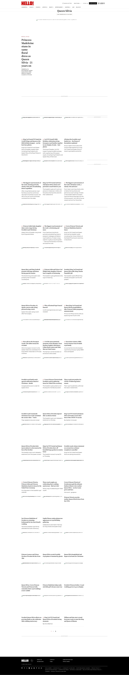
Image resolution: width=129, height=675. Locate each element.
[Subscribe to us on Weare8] (39, 668)
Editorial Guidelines (75, 669)
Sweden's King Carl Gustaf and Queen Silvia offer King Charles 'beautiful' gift (73, 271)
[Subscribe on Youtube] (31, 668)
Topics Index (66, 661)
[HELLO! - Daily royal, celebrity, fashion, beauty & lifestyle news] (101, 3)
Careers (47, 671)
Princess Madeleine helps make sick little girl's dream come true (52, 586)
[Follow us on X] (26, 668)
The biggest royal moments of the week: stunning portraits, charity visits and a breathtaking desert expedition (31, 185)
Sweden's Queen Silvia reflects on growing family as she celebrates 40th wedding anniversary (31, 619)
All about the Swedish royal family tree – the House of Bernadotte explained (72, 141)
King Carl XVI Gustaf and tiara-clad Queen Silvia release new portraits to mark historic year (52, 184)
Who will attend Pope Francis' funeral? (52, 306)
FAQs (51, 661)
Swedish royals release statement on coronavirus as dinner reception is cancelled (74, 448)
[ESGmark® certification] (31, 660)
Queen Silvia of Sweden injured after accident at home (52, 415)
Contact (52, 659)
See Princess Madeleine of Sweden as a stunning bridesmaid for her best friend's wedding (31, 521)
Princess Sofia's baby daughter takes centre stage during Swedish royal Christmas (31, 228)
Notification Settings (51, 669)
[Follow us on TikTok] (29, 668)
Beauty (51, 7)
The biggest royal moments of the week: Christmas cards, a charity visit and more (74, 184)
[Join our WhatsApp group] (41, 668)
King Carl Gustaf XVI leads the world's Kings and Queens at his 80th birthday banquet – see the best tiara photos (31, 142)
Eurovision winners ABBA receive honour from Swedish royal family (73, 343)
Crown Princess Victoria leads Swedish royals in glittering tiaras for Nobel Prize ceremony (52, 381)
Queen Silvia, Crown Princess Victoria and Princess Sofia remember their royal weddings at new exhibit (31, 588)
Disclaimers (48, 668)
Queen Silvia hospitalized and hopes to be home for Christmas (73, 555)
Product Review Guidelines (58, 671)
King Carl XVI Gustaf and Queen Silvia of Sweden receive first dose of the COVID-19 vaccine (73, 415)
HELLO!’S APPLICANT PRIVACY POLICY (92, 669)
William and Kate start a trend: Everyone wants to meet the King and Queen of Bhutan (74, 619)
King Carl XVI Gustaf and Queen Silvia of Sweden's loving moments (52, 619)
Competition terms (63, 669)
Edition (76, 3)
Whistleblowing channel (83, 668)
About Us (39, 659)
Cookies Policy (57, 668)
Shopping (67, 7)
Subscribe (93, 3)
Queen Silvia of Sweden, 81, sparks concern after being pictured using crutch (30, 307)
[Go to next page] (55, 631)
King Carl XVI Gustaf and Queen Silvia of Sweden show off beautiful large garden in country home (53, 449)
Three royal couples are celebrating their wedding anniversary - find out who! (51, 484)
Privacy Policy (96, 668)
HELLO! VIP (78, 7)
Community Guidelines (69, 668)
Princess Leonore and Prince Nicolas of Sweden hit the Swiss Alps (31, 556)
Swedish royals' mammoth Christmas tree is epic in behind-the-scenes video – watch (31, 415)
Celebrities (24, 7)
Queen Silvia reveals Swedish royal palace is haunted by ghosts (53, 555)
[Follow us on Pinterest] (36, 668)
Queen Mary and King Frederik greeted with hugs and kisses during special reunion (31, 271)
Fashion (38, 7)
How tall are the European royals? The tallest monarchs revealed (30, 343)
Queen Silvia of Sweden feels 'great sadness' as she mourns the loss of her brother (31, 448)
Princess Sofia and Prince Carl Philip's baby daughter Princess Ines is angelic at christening (52, 271)
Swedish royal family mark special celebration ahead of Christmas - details (30, 381)
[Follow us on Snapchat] (34, 668)
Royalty (31, 7)
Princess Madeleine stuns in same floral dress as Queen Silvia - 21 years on (28, 53)
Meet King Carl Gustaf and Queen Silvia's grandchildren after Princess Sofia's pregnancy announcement (73, 308)
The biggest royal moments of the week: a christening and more (52, 228)
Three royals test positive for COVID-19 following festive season (72, 381)
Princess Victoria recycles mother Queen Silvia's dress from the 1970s (74, 499)
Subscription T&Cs (67, 659)
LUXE (73, 7)
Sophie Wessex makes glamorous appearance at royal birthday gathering (53, 520)
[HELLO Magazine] (28, 3)
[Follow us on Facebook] (24, 668)
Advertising (40, 661)
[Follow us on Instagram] (22, 668)
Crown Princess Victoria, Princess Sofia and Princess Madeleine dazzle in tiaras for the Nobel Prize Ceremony (31, 485)
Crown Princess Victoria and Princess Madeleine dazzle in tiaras (73, 228)
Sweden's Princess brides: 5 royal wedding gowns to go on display (74, 586)
